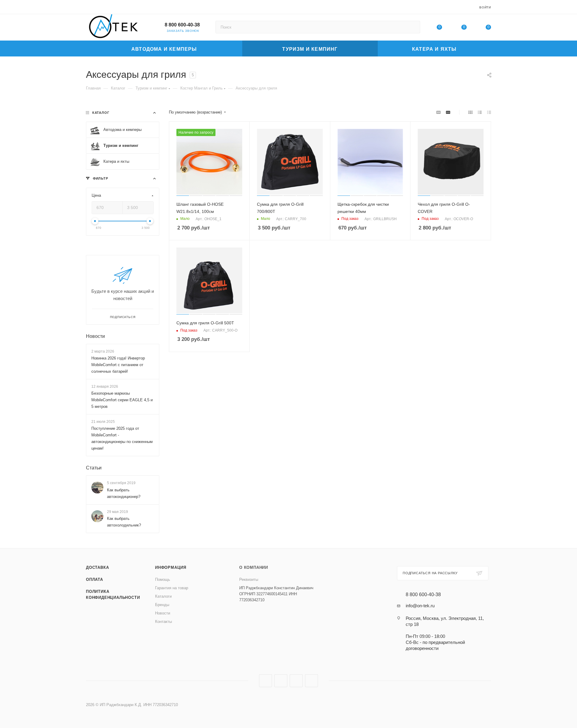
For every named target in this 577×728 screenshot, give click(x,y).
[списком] (480, 112)
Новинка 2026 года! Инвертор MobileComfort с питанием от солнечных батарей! (118, 365)
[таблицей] (489, 112)
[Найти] (412, 27)
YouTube (296, 680)
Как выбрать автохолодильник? (124, 521)
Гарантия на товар (171, 588)
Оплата (94, 579)
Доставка (97, 567)
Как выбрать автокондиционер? (123, 493)
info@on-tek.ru (420, 605)
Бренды (162, 604)
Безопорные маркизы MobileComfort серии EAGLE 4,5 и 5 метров (122, 400)
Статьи (94, 468)
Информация (170, 567)
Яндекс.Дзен (311, 680)
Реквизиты (248, 579)
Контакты (163, 621)
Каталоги (163, 596)
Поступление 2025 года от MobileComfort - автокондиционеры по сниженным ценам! (122, 438)
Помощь (162, 579)
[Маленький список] (438, 112)
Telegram (280, 680)
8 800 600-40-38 (182, 24)
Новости (95, 336)
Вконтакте (265, 680)
